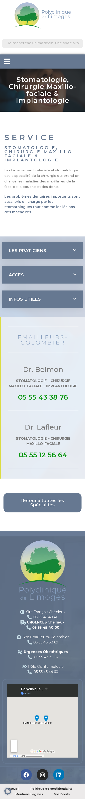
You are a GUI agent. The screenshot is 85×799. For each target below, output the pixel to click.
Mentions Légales (29, 794)
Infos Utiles (25, 299)
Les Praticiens (27, 250)
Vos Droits (62, 794)
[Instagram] (42, 774)
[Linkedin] (58, 774)
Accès (16, 274)
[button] (42, 250)
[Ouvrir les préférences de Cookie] (7, 791)
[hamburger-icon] (7, 61)
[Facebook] (26, 774)
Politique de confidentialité (52, 788)
